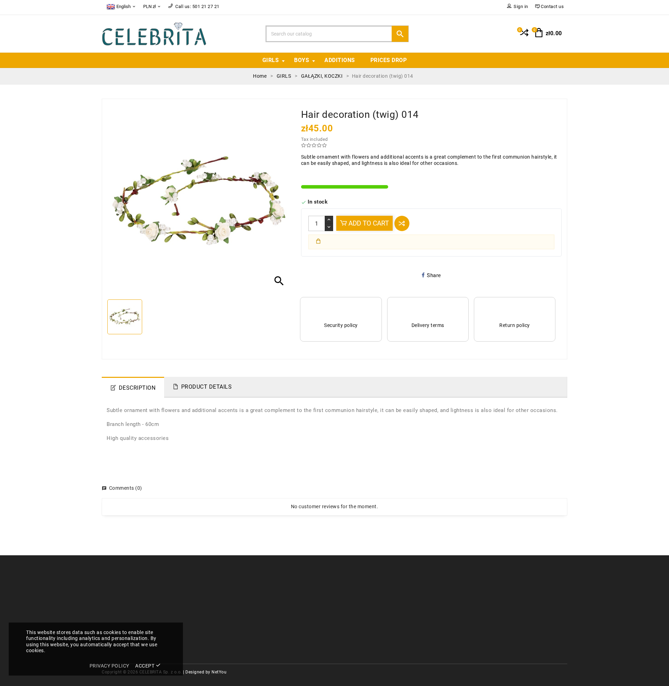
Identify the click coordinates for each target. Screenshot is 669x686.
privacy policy (109, 666)
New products (237, 598)
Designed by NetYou (205, 672)
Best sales (233, 608)
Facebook (351, 619)
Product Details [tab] (206, 386)
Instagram (352, 629)
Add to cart (368, 223)
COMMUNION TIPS (242, 619)
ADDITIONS (339, 60)
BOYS (301, 60)
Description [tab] (137, 387)
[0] (523, 35)
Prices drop (388, 60)
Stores (347, 608)
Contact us (352, 598)
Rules (346, 587)
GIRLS (270, 60)
